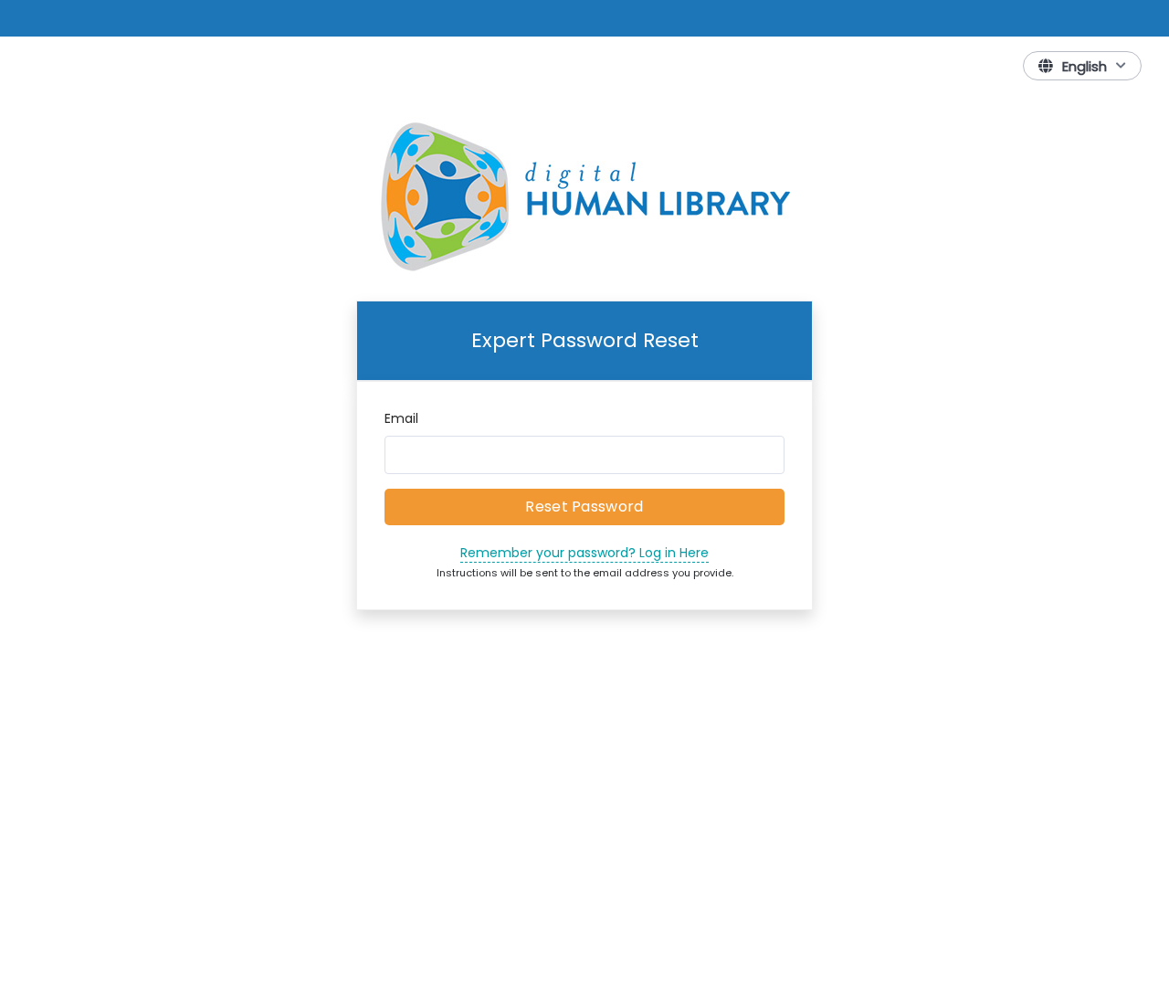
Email (401, 418)
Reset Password (584, 506)
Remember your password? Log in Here (584, 553)
